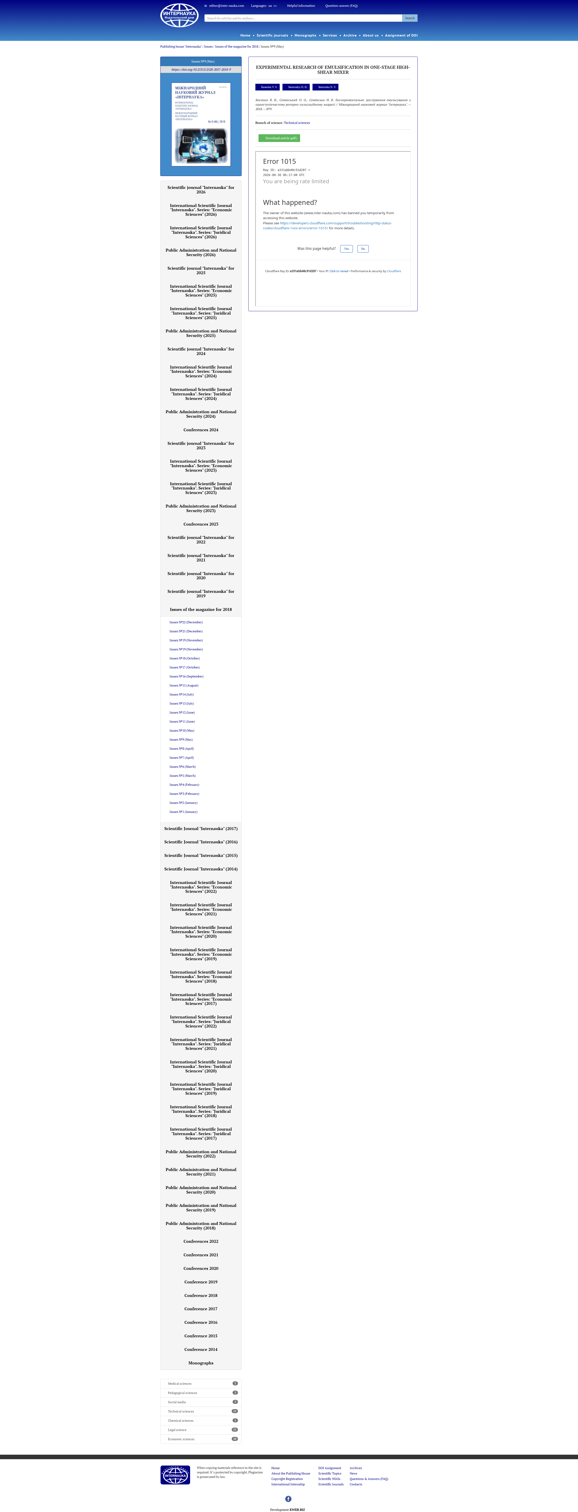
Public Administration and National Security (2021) (201, 1172)
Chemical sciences (202, 1420)
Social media (202, 1402)
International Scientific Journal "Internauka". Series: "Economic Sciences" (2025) (201, 290)
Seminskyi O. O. (297, 87)
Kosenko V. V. (269, 87)
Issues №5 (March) (183, 775)
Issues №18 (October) (185, 658)
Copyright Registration (287, 1479)
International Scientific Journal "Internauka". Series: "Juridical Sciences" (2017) (201, 1133)
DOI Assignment (329, 1468)
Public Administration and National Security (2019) (201, 1208)
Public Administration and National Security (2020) (201, 1190)
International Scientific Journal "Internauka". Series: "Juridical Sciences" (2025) (201, 313)
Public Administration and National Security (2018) (201, 1226)
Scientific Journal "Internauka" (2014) (201, 869)
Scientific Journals (331, 1484)
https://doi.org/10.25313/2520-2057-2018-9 (201, 69)
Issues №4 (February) (184, 784)
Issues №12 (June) (182, 712)
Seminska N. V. (327, 87)
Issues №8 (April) (182, 748)
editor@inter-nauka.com (226, 5)
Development (287, 1509)
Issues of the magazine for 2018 (236, 46)
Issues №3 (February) (184, 793)
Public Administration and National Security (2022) (201, 1154)
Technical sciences (202, 1411)
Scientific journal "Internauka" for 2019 (201, 593)
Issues (208, 46)
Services (330, 35)
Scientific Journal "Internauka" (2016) (201, 841)
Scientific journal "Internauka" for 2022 (201, 540)
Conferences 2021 (201, 1254)
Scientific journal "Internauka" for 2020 (201, 576)
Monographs (306, 35)
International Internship (288, 1484)
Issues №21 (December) (186, 631)
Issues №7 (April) (182, 757)
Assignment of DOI (401, 35)
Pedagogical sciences (202, 1393)
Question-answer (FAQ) (341, 5)
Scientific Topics (329, 1473)
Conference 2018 (200, 1295)
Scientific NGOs (329, 1479)
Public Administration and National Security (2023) (201, 508)
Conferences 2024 (201, 429)
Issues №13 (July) (182, 703)
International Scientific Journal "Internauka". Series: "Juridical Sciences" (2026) (201, 232)
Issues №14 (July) (182, 694)
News (353, 1473)
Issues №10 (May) (182, 730)
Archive (350, 35)
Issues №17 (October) (185, 667)
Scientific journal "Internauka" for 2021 (201, 558)
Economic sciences (202, 1439)
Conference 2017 (200, 1308)
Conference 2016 (200, 1322)
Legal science (202, 1430)
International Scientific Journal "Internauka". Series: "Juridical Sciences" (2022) (201, 1021)
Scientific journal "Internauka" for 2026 (201, 190)
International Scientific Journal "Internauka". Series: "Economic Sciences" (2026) (201, 210)
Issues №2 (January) (184, 802)
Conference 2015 (200, 1335)
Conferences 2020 (201, 1268)
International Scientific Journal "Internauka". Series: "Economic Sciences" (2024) (201, 371)
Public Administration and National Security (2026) (201, 252)
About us (371, 35)
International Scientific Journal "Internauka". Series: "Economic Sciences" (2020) (201, 932)
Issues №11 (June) (182, 721)
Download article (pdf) (281, 138)
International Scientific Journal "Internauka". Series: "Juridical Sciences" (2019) (201, 1088)
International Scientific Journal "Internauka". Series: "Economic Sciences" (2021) (201, 909)
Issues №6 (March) (183, 766)
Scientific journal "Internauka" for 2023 (201, 445)
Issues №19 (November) (186, 640)
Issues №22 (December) (186, 622)
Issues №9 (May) (181, 739)
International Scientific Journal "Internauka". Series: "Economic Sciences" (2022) (201, 887)
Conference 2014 (200, 1349)
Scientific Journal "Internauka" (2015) (201, 855)
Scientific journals (272, 35)
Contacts (356, 1484)
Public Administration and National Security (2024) (201, 414)
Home (245, 35)
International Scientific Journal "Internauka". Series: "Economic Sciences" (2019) (201, 954)
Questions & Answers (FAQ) (369, 1479)
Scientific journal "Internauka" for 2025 (201, 270)
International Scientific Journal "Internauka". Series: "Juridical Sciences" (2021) (201, 1044)
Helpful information (301, 5)
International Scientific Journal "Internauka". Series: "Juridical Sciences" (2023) (201, 488)
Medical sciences (202, 1383)
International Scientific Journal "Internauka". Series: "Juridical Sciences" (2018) (201, 1111)
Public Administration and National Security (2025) (201, 333)
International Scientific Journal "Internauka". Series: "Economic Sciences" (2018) (201, 976)
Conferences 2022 (201, 1241)
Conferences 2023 (201, 524)
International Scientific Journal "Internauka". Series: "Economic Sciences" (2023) (201, 465)
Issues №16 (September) (187, 676)
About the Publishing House (290, 1473)
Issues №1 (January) (184, 811)
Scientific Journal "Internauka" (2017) (201, 828)
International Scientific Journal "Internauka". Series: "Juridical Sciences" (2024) (201, 394)
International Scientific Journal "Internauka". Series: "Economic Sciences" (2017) (201, 999)
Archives (356, 1468)
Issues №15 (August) (184, 685)
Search (410, 18)
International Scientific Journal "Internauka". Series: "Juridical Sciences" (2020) (201, 1066)
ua (270, 5)
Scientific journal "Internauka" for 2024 (201, 351)
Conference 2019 (200, 1282)
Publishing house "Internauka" (181, 46)
